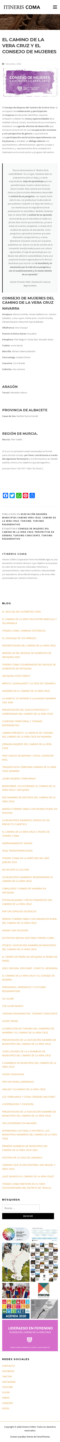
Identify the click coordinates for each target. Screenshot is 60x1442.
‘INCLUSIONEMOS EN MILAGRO (19, 1123)
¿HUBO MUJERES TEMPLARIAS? (19, 778)
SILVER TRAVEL (10, 1021)
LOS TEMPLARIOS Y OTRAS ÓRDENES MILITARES (28, 1096)
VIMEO (6, 1397)
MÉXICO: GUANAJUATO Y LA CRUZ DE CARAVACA (29, 683)
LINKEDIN (7, 1403)
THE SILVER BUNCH (12, 1006)
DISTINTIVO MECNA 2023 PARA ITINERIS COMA (28, 937)
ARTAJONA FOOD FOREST (16, 675)
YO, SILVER (8, 998)
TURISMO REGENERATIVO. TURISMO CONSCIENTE (30, 1013)
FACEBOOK (8, 1371)
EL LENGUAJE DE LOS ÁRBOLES (19, 638)
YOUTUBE (7, 1387)
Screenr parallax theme (21, 1436)
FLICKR (6, 1392)
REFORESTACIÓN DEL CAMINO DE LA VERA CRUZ (29, 645)
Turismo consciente (26, 535)
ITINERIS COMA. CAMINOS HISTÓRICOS (24, 630)
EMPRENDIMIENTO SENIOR (17, 843)
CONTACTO (8, 1365)
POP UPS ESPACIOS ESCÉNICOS (19, 911)
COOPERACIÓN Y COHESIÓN (18, 1104)
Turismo (26, 521)
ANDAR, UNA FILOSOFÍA (15, 930)
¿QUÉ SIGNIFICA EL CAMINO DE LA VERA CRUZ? (28, 1176)
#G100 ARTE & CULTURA (15, 869)
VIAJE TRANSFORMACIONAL (17, 850)
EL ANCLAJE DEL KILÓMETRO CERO (21, 611)
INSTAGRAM (9, 1381)
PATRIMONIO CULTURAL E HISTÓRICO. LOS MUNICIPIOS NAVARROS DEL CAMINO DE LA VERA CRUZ (29, 1134)
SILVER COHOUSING (13, 1074)
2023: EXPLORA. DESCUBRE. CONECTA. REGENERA (30, 968)
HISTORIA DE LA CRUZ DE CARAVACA (22, 1157)
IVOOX (5, 1408)
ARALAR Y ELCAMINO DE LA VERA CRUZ (24, 1089)
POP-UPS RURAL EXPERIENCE (18, 1081)
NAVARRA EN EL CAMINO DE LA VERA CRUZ (26, 690)
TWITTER (7, 1376)
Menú (55, 7)
